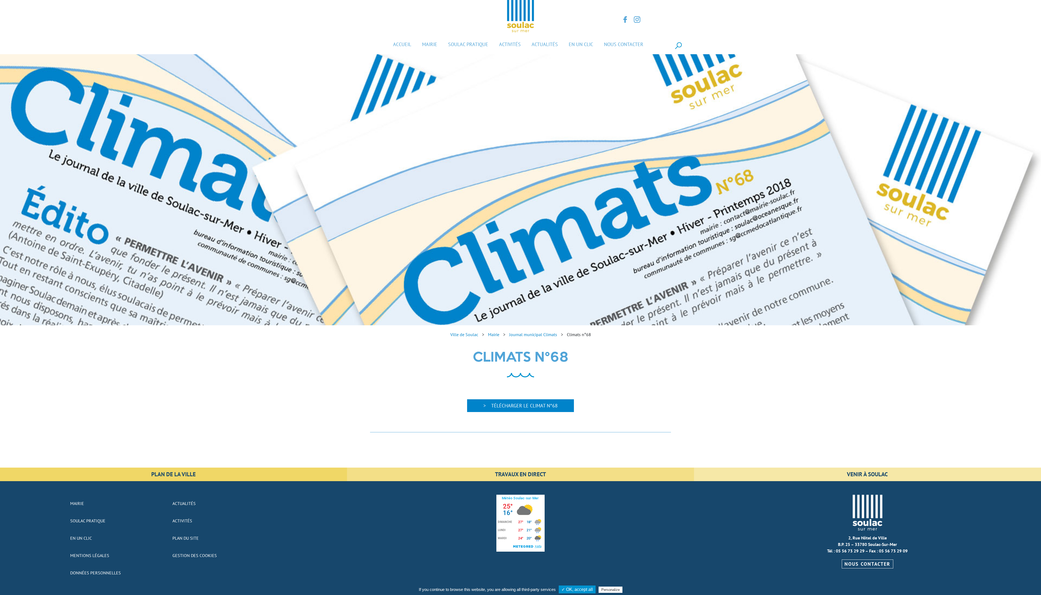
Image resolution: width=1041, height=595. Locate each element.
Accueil (402, 44)
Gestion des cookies (194, 555)
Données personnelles (95, 572)
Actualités (545, 44)
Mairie (429, 44)
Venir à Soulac (867, 474)
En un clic (581, 44)
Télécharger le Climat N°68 (524, 406)
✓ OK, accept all (577, 589)
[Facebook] (625, 19)
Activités (510, 44)
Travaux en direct (520, 474)
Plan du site (185, 538)
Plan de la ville (173, 474)
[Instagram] (637, 19)
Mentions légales (89, 555)
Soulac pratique (468, 44)
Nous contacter (623, 44)
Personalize (610, 590)
